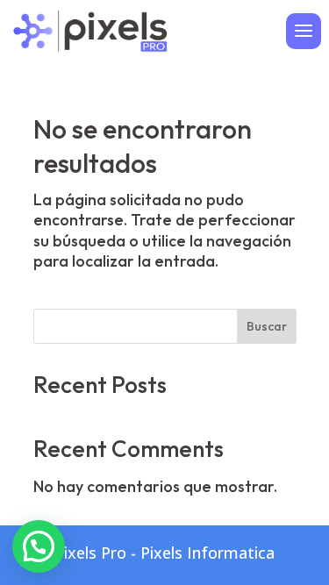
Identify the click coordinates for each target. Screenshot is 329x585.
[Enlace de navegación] (89, 28)
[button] (38, 546)
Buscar (267, 326)
